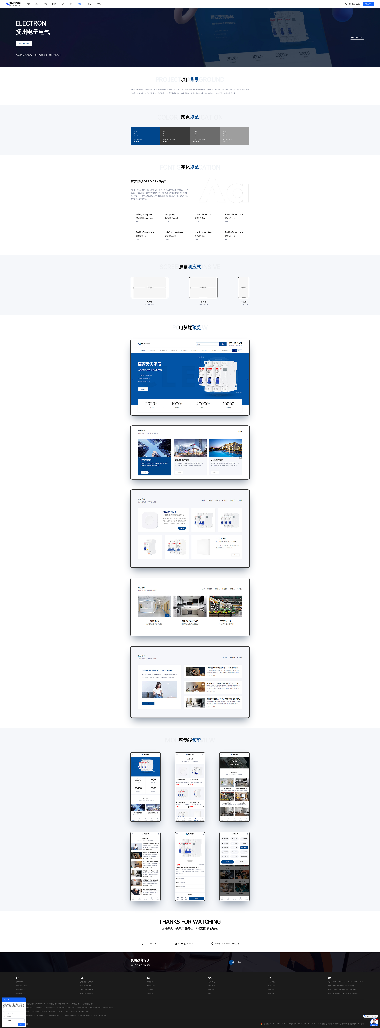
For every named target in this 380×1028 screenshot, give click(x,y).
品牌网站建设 (20, 982)
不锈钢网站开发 (87, 1004)
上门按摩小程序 (95, 1007)
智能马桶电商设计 (55, 1015)
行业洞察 (211, 989)
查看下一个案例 (236, 962)
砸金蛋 (88, 1011)
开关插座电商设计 (69, 1015)
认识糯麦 (271, 982)
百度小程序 (61, 1007)
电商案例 (150, 993)
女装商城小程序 (82, 1007)
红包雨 (26, 1011)
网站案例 (150, 982)
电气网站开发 (74, 1004)
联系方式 (271, 993)
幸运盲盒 (44, 1011)
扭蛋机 (81, 1011)
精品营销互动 (20, 989)
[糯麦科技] (13, 4)
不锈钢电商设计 (29, 1015)
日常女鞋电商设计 (100, 1015)
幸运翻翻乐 (35, 1011)
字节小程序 (71, 1007)
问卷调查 (52, 1011)
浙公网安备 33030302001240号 (274, 1024)
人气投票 (74, 1011)
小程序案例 (151, 986)
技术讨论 (211, 993)
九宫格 (59, 1011)
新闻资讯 (211, 982)
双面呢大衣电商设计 (85, 1015)
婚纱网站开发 (40, 1004)
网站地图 (353, 1024)
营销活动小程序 (108, 1007)
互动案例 (150, 989)
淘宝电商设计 (20, 993)
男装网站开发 (29, 1004)
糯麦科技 (271, 989)
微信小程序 (30, 1007)
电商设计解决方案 (86, 993)
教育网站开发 (63, 1004)
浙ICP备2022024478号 (302, 1024)
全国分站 (361, 1024)
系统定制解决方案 (86, 989)
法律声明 (345, 1024)
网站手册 (271, 986)
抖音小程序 (39, 1007)
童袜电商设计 (42, 1015)
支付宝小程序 (50, 1007)
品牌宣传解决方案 (86, 982)
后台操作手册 (24, 43)
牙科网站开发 (52, 1004)
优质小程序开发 (21, 986)
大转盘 (66, 1011)
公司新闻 (211, 986)
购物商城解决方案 (86, 986)
